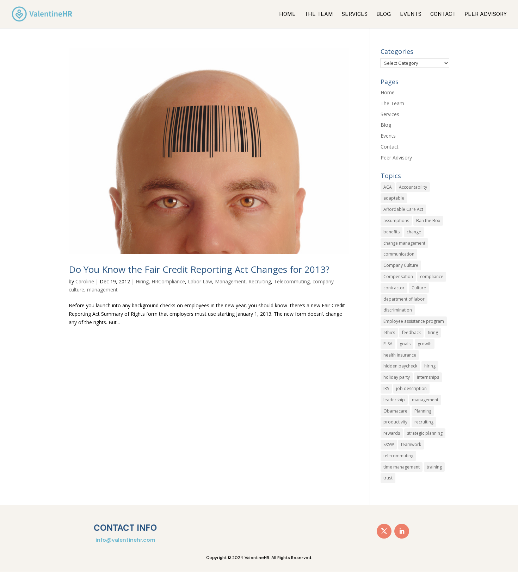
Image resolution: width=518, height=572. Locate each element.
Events (410, 14)
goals (405, 344)
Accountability (413, 187)
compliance (431, 276)
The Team (318, 14)
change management (404, 243)
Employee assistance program (413, 321)
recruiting (423, 422)
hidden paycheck (400, 366)
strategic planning (425, 433)
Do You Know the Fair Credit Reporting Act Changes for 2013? (199, 269)
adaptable (393, 198)
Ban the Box (428, 221)
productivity (395, 422)
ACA (387, 187)
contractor (394, 288)
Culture (419, 288)
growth (425, 344)
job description (411, 388)
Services (355, 14)
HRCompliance (168, 281)
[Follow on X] (384, 531)
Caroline (84, 281)
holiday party (396, 377)
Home (287, 14)
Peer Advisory (485, 14)
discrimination (397, 310)
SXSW (388, 444)
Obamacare (395, 411)
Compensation (398, 276)
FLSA (388, 344)
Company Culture (400, 265)
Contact (443, 14)
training (434, 467)
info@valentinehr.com (125, 539)
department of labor (404, 299)
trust (388, 478)
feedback (411, 332)
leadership (394, 400)
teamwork (411, 444)
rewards (391, 433)
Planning (422, 411)
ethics (389, 332)
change (414, 232)
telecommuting (398, 456)
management (425, 400)
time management (401, 467)
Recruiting (259, 281)
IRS (386, 388)
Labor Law (200, 281)
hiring (430, 366)
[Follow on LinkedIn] (401, 531)
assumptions (396, 221)
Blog (383, 14)
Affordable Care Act (403, 209)
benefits (391, 232)
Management (230, 281)
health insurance (399, 355)
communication (398, 254)
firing (433, 332)
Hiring (142, 281)
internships (428, 377)
